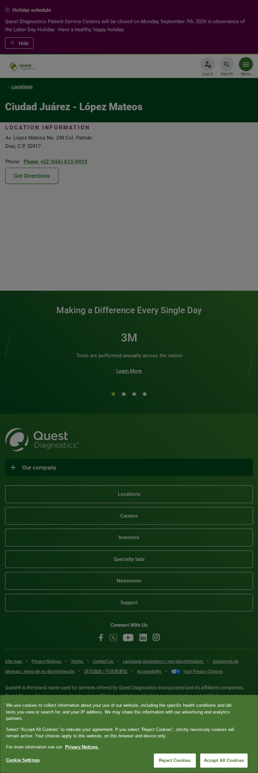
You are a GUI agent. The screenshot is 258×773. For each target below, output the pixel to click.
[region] (129, 734)
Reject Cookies (174, 760)
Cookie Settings (23, 760)
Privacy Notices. (82, 746)
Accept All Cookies (224, 760)
